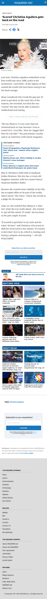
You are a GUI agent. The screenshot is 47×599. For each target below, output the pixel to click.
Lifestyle (5, 484)
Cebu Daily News (8, 582)
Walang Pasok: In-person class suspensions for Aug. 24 (34, 366)
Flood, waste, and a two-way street (34, 338)
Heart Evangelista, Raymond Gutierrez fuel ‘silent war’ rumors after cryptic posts (21, 150)
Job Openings (7, 532)
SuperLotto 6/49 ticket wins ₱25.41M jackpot (33, 386)
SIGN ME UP (23, 257)
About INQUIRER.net (10, 544)
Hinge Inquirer (8, 575)
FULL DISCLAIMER (27, 453)
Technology (6, 488)
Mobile (5, 512)
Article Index (7, 560)
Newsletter (6, 529)
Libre (4, 572)
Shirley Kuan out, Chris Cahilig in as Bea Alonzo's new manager (22, 159)
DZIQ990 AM (7, 585)
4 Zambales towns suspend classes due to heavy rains (33, 320)
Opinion (5, 494)
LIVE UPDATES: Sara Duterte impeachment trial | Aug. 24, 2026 (11, 320)
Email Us (5, 519)
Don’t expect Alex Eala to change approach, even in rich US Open (11, 387)
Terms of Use (15, 263)
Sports (4, 478)
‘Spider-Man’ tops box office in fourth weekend (11, 301)
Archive (5, 522)
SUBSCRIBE (23, 428)
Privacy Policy (26, 264)
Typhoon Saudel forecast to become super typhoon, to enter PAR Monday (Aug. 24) (12, 367)
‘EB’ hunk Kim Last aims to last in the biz (30, 275)
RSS (3, 516)
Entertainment (7, 481)
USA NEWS (6, 501)
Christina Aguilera (17, 402)
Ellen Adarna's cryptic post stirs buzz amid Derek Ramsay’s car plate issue (21, 166)
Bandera (5, 578)
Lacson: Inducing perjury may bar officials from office (10, 339)
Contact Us (6, 526)
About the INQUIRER (10, 547)
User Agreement (8, 550)
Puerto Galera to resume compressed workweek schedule (32, 301)
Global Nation (7, 498)
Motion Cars (7, 588)
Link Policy (6, 554)
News (4, 475)
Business (5, 491)
